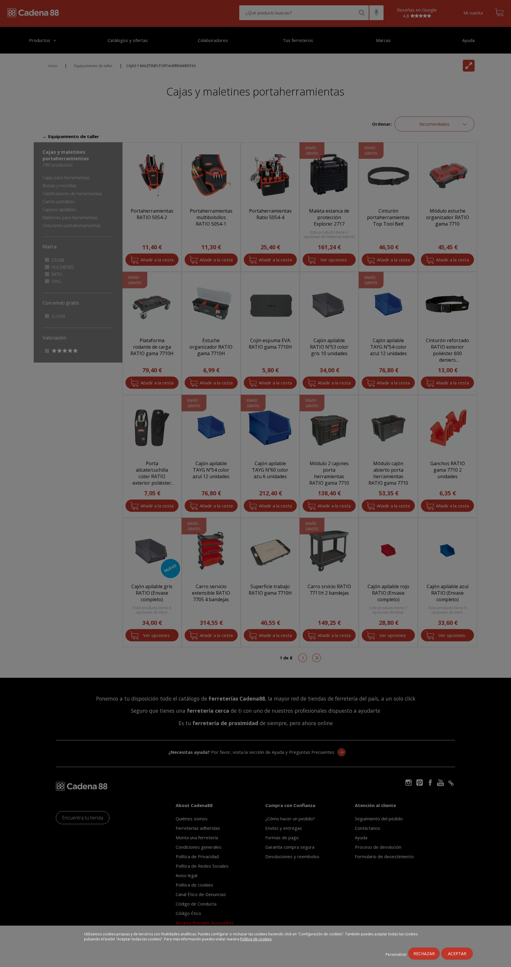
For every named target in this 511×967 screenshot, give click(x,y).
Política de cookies (255, 939)
